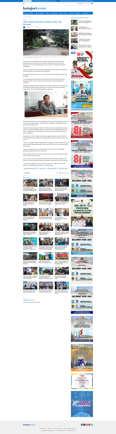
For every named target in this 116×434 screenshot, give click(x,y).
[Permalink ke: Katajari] (24, 27)
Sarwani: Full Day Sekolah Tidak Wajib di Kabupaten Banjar (60, 277)
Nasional (48, 13)
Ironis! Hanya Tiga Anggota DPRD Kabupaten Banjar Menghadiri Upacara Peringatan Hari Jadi (61, 248)
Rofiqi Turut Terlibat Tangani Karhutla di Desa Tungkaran (45, 203)
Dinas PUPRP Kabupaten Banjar (35, 26)
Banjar (24, 19)
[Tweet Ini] (60, 173)
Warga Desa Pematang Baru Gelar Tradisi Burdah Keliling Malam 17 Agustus (29, 233)
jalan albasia (42, 168)
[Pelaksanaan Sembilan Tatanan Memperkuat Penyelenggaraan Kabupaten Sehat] (62, 227)
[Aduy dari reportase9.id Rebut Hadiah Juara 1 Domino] (62, 197)
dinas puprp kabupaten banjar (31, 168)
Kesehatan (77, 13)
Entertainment (85, 13)
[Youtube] (89, 425)
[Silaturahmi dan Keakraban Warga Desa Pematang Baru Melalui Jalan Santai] (62, 183)
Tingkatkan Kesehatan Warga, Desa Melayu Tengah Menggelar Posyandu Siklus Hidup (30, 248)
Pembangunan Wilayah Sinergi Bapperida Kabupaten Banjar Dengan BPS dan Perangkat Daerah (46, 248)
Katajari (27, 26)
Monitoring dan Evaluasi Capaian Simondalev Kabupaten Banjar (44, 233)
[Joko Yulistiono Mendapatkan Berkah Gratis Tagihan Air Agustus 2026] (74, 22)
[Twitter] (84, 425)
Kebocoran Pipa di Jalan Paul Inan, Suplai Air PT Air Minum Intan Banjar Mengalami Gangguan (85, 46)
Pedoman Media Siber (57, 428)
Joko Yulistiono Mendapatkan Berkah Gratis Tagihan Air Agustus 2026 (85, 22)
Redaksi (49, 428)
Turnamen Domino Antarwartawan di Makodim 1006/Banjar (61, 218)
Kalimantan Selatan (28, 13)
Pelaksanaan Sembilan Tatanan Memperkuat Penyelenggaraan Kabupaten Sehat (62, 233)
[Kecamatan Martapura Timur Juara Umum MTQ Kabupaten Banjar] (62, 286)
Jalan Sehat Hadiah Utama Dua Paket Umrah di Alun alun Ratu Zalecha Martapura (30, 277)
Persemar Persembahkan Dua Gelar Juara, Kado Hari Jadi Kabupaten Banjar (61, 262)
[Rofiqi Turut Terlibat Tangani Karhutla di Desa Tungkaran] (46, 197)
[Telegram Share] (65, 173)
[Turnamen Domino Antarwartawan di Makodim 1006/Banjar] (62, 212)
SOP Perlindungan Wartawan (70, 428)
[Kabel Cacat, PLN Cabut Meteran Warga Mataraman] (46, 256)
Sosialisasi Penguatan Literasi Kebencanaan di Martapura (29, 291)
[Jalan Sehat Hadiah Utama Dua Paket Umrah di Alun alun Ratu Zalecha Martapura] (30, 271)
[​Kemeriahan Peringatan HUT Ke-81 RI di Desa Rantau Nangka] (30, 197)
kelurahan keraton (63, 168)
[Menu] (24, 3)
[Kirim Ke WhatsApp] (68, 173)
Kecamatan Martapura (52, 168)
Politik (60, 13)
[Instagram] (87, 425)
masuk (29, 302)
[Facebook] (82, 425)
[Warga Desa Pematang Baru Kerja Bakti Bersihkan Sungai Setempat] (30, 256)
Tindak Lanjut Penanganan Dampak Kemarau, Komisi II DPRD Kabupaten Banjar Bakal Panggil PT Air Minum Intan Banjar (60, 1)
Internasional (54, 13)
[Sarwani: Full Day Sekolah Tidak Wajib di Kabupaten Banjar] (62, 271)
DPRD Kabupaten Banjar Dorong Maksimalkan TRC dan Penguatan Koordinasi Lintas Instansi (30, 189)
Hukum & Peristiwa (40, 13)
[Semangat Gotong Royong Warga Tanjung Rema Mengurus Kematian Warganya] (46, 271)
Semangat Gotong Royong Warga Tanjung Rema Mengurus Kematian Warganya (46, 277)
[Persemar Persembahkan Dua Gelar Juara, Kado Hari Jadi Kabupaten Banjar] (62, 256)
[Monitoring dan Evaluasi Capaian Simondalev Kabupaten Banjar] (46, 227)
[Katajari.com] (34, 8)
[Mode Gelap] (92, 3)
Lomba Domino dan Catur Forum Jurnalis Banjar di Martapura (29, 218)
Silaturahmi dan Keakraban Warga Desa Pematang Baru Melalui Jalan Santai (61, 189)
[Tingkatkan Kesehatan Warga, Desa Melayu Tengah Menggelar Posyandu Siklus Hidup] (30, 241)
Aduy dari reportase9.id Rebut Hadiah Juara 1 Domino (61, 203)
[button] (89, 3)
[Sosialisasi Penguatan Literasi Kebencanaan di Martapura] (30, 286)
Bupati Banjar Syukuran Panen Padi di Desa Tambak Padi (46, 291)
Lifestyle (65, 13)
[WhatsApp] (92, 425)
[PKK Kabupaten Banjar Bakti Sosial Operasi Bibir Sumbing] (46, 212)
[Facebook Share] (57, 173)
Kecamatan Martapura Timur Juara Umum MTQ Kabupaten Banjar (61, 292)
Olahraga (71, 13)
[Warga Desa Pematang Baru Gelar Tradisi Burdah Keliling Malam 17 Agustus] (30, 227)
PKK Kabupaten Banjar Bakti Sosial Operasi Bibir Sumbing (45, 218)
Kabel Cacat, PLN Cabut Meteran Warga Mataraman (45, 262)
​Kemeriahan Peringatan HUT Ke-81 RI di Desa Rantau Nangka (29, 204)
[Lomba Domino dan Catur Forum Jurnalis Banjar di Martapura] (30, 212)
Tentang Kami (43, 428)
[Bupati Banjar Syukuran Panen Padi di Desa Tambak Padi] (46, 286)
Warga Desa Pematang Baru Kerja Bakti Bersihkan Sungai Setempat (29, 262)
